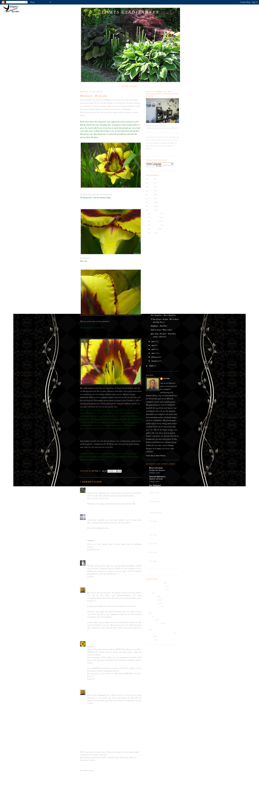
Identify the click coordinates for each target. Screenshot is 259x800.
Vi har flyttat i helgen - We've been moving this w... (165, 320)
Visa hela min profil (156, 456)
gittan (89, 588)
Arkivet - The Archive (154, 582)
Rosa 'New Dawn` (155, 499)
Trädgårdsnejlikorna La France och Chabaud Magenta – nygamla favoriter (163, 488)
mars (154, 353)
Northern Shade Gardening (160, 525)
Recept (149, 616)
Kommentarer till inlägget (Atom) (107, 770)
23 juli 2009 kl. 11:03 (105, 691)
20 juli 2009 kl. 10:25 (100, 489)
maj (153, 345)
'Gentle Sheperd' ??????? (161, 279)
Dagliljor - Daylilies (159, 325)
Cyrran (90, 561)
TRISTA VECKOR (156, 479)
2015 (151, 186)
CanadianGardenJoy (158, 538)
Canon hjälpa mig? (159, 240)
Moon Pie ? (153, 541)
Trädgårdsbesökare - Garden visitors (161, 626)
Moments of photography (98, 515)
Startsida (111, 764)
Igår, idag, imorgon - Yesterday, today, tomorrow (163, 335)
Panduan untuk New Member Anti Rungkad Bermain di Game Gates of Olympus (162, 529)
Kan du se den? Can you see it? (163, 311)
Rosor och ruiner (156, 467)
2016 (151, 182)
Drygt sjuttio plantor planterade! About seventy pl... (164, 263)
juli (153, 232)
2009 (151, 210)
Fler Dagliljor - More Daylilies (163, 315)
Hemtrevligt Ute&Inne (158, 516)
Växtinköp (150, 639)
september (156, 225)
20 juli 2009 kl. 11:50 (118, 516)
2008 (151, 365)
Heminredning (152, 603)
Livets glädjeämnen (130, 12)
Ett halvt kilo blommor (157, 470)
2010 (151, 206)
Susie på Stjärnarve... (158, 476)
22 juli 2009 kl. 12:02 (109, 642)
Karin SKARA (93, 642)
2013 (151, 194)
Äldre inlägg (136, 764)
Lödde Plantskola (158, 307)
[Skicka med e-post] (108, 471)
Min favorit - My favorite (161, 275)
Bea (89, 489)
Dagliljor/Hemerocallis (155, 586)
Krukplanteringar (153, 606)
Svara (89, 507)
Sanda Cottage (155, 556)
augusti (155, 229)
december (156, 213)
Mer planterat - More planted (163, 244)
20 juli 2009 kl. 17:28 (104, 540)
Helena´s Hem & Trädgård (160, 496)
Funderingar (151, 596)
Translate (166, 166)
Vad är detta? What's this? (161, 329)
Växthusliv (153, 547)
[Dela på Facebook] (117, 471)
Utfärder (149, 636)
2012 (151, 198)
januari (155, 360)
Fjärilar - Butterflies (159, 283)
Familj (148, 593)
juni (153, 341)
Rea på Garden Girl (156, 549)
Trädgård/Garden (153, 623)
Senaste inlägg (86, 764)
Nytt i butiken (153, 518)
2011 (151, 202)
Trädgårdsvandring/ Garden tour (159, 633)
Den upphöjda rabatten (155, 589)
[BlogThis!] (111, 471)
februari (155, 357)
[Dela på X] (114, 471)
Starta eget (150, 619)
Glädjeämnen (151, 599)
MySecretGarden (156, 505)
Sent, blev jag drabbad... (158, 558)
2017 (151, 179)
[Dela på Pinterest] (120, 471)
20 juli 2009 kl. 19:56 (105, 588)
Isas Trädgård (155, 485)
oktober (155, 221)
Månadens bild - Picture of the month (161, 610)
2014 (151, 190)
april (154, 349)
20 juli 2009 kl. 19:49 (103, 561)
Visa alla (176, 565)
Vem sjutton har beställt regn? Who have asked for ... (163, 270)
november (156, 217)
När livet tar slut (157, 236)
